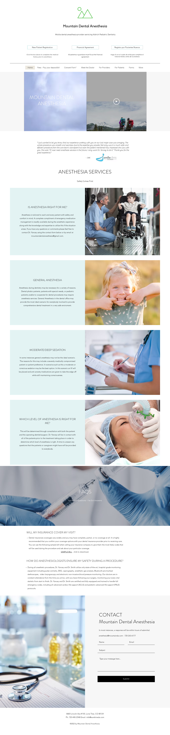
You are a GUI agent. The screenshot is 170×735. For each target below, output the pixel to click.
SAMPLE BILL (66, 552)
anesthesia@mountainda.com (111, 635)
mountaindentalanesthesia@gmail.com (47, 236)
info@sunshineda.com (95, 717)
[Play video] (116, 101)
